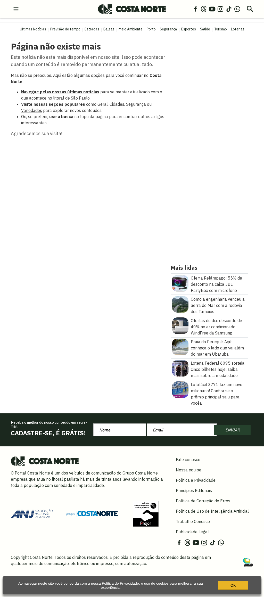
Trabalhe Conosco (193, 521)
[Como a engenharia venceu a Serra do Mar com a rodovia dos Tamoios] (180, 303)
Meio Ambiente (131, 29)
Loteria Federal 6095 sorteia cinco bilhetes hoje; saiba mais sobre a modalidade (217, 369)
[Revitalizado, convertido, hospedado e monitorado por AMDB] (248, 561)
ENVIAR (232, 429)
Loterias (237, 29)
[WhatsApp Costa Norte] (237, 8)
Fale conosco (188, 459)
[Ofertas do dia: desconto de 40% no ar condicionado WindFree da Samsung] (180, 325)
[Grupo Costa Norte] (92, 513)
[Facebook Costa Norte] (195, 8)
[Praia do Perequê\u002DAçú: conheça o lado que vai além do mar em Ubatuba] (180, 346)
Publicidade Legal (192, 531)
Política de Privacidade (120, 583)
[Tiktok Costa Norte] (229, 8)
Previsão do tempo (65, 29)
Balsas (108, 29)
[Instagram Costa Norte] (220, 8)
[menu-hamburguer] (16, 8)
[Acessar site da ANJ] (32, 513)
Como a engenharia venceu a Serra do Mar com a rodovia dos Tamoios (218, 305)
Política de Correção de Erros (203, 500)
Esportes (188, 29)
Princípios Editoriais (194, 490)
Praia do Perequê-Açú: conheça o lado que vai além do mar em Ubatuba (217, 348)
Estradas (92, 29)
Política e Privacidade (196, 480)
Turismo (220, 29)
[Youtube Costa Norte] (212, 8)
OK (233, 585)
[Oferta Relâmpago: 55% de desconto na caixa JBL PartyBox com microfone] (180, 282)
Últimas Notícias (33, 29)
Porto (151, 29)
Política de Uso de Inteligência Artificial (212, 511)
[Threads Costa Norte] (203, 8)
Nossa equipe (188, 469)
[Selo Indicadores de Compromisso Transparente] (146, 513)
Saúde (205, 29)
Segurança (168, 29)
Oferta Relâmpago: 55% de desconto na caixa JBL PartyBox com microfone (216, 284)
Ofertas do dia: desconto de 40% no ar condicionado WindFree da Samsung (216, 327)
